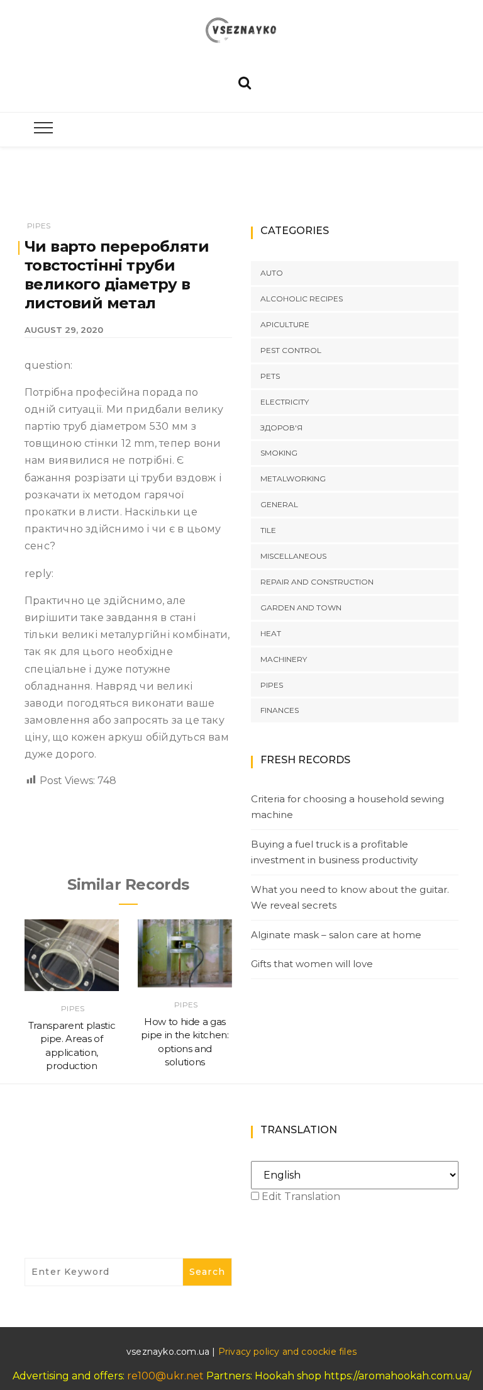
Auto (271, 272)
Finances (279, 710)
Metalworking (293, 478)
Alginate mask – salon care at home (336, 935)
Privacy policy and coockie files (287, 1351)
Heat (270, 633)
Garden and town (300, 607)
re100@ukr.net (165, 1376)
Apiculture (284, 324)
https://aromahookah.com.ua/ (397, 1376)
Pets (270, 376)
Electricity (284, 401)
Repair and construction (317, 581)
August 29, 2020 (64, 330)
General (279, 504)
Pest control (290, 350)
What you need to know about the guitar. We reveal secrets (350, 897)
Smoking (278, 452)
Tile (268, 530)
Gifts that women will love (312, 964)
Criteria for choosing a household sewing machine (347, 807)
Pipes (38, 225)
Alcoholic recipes (301, 298)
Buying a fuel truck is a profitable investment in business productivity (334, 852)
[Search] (244, 81)
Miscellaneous (293, 556)
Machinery (283, 659)
